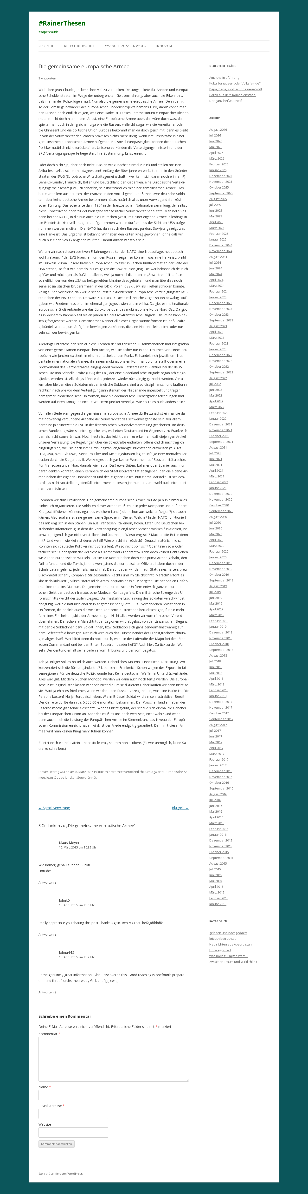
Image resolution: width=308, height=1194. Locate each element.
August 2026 (218, 129)
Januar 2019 (217, 626)
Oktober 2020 (219, 505)
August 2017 (218, 725)
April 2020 (216, 540)
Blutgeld (180, 807)
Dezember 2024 (220, 245)
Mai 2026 (215, 147)
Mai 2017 (215, 742)
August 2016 (218, 794)
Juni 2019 (215, 597)
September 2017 (221, 719)
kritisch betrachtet (79, 46)
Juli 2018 (215, 661)
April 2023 (216, 332)
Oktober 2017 (219, 713)
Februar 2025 (218, 233)
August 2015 (218, 863)
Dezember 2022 (220, 355)
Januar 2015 (217, 904)
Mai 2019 (215, 603)
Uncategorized (220, 950)
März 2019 (216, 615)
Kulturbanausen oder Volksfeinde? (235, 83)
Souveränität (86, 777)
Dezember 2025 (220, 176)
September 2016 (221, 788)
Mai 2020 (215, 534)
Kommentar (49, 1033)
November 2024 (220, 251)
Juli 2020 (215, 522)
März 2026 (216, 158)
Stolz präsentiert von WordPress (60, 1174)
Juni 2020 (215, 528)
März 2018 (216, 684)
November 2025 (220, 181)
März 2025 (216, 228)
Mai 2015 (215, 881)
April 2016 (216, 817)
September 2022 (221, 372)
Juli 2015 (215, 869)
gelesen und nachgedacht (228, 933)
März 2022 (216, 407)
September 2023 (221, 320)
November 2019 (220, 569)
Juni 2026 (215, 141)
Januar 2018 (217, 696)
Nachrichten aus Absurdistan (230, 944)
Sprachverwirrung (54, 807)
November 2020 (220, 499)
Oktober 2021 (219, 436)
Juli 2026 (215, 135)
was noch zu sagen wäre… (125, 46)
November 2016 (220, 777)
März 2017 (216, 753)
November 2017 (220, 707)
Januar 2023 (217, 349)
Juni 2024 (215, 268)
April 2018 (216, 678)
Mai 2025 (215, 216)
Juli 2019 (215, 592)
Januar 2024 (217, 297)
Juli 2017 (215, 730)
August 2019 (218, 586)
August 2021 (218, 447)
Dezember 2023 (220, 303)
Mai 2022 (215, 395)
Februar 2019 (218, 621)
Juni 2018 (215, 667)
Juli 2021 (215, 453)
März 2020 (216, 545)
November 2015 (220, 846)
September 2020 (221, 511)
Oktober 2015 (219, 852)
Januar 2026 (217, 170)
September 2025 (221, 193)
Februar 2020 (218, 551)
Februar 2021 (218, 482)
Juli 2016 (215, 800)
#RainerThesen (62, 23)
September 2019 (221, 580)
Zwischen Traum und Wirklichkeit (233, 961)
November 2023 (220, 309)
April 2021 (216, 470)
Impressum (164, 46)
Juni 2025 (215, 210)
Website (44, 1124)
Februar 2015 (218, 898)
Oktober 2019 (219, 574)
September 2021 (221, 441)
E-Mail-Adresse (51, 1105)
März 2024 (216, 285)
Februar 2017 (218, 759)
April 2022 (216, 401)
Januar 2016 (217, 834)
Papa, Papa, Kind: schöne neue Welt (235, 89)
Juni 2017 (215, 736)
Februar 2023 (218, 343)
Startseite (46, 46)
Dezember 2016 (220, 771)
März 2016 (216, 823)
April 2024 (216, 280)
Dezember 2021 (220, 424)
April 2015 (216, 886)
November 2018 (220, 638)
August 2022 (218, 378)
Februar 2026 (218, 164)
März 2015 (216, 892)
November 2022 (220, 361)
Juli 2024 (215, 262)
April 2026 (216, 152)
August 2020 (218, 517)
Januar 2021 (217, 488)
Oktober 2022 (219, 366)
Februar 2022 (218, 413)
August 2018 (218, 655)
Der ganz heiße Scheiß (225, 100)
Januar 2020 (217, 557)
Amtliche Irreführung (224, 77)
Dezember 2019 (220, 563)
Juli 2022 (215, 384)
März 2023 (216, 337)
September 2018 (221, 649)
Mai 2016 (215, 811)
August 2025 (218, 199)
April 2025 (216, 222)
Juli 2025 (215, 204)
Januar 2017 (217, 765)
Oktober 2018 (219, 644)
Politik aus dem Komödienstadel (232, 95)
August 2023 (218, 326)
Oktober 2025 (219, 187)
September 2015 (221, 857)
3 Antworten (47, 78)
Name (44, 1087)
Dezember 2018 (220, 632)
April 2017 (216, 748)
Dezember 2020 (220, 493)
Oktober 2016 (219, 782)
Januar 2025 (217, 239)
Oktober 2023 (219, 314)
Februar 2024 (218, 291)
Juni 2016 (215, 805)
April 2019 (216, 609)
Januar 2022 (217, 418)
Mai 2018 (215, 673)
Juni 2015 (215, 875)
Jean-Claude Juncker (61, 777)
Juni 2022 (215, 389)
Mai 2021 (215, 465)
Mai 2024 (215, 274)
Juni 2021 (215, 459)
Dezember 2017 (220, 701)
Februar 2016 (218, 829)
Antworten (46, 882)
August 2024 (218, 256)
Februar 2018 (218, 690)
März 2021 (216, 476)
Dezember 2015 (220, 840)
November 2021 (220, 430)
